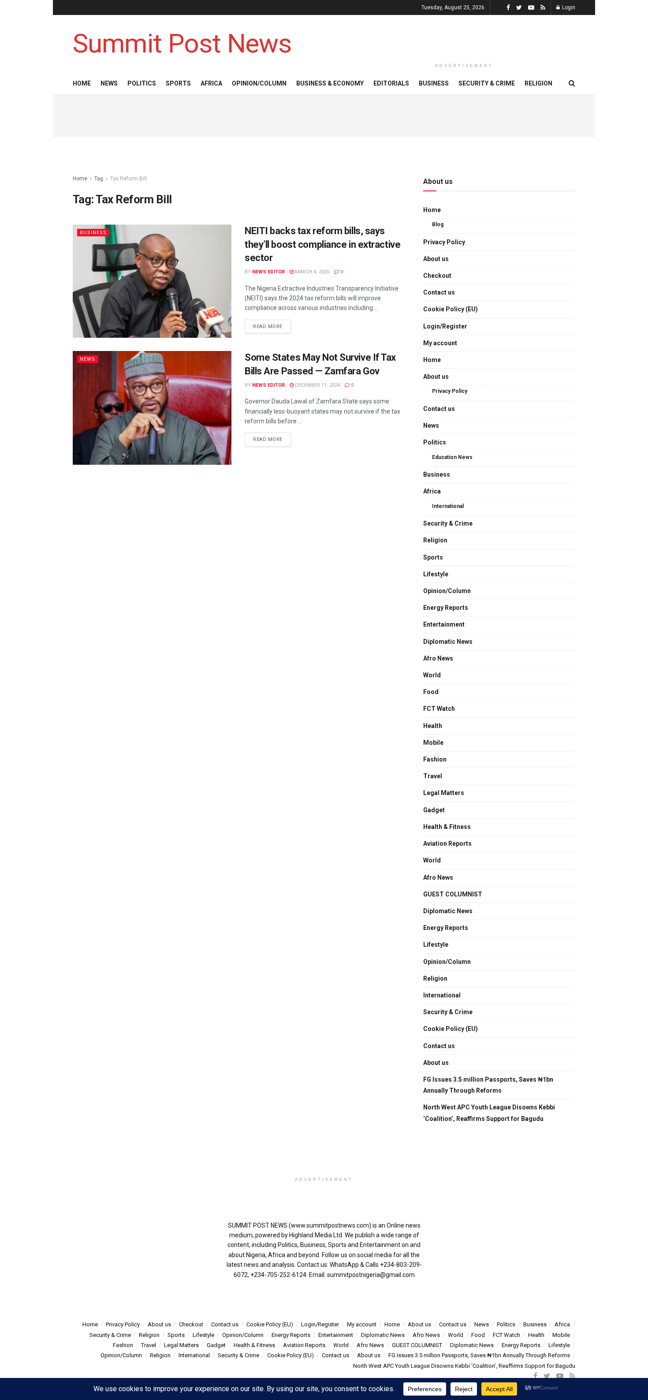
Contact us (439, 292)
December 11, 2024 (317, 385)
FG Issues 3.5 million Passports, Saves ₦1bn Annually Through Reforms (488, 1085)
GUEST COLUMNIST (452, 894)
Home (82, 83)
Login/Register (445, 326)
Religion (538, 83)
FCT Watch (439, 708)
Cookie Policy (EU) (450, 309)
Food (431, 691)
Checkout (437, 275)
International (448, 506)
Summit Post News (182, 43)
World (432, 675)
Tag (98, 178)
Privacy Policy (444, 242)
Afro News (438, 658)
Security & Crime (486, 83)
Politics (141, 83)
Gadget (434, 810)
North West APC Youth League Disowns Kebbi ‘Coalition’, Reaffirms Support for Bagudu (489, 1113)
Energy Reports (445, 607)
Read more (268, 326)
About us (436, 258)
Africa (211, 83)
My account (440, 343)
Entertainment (444, 624)
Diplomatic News (448, 641)
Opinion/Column (259, 83)
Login (568, 7)
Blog (437, 224)
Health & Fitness (447, 826)
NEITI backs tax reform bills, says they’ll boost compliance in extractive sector (322, 244)
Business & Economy (330, 83)
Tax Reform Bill (128, 178)
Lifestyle (435, 574)
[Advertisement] (464, 36)
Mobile (433, 742)
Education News (452, 457)
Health (432, 725)
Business (434, 83)
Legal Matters (443, 792)
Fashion (435, 759)
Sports (178, 83)
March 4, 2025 (311, 272)
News (109, 83)
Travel (432, 776)
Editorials (391, 83)
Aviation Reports (447, 843)
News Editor (268, 272)
